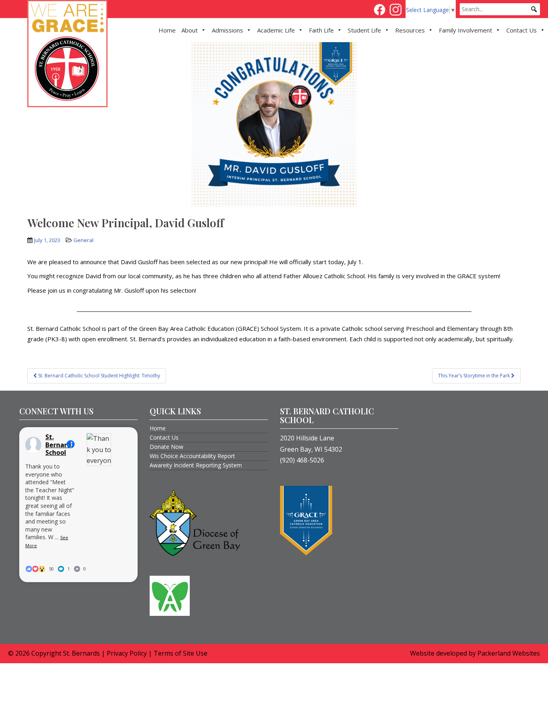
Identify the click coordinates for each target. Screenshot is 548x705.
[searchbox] (500, 9)
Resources (410, 30)
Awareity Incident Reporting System (196, 465)
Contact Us (521, 30)
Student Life (364, 30)
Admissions (227, 30)
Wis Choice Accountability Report (192, 456)
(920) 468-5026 (302, 460)
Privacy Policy (127, 653)
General (83, 240)
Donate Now (166, 446)
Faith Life (321, 30)
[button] (534, 9)
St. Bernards (81, 653)
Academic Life (276, 30)
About (189, 30)
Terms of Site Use (180, 653)
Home (167, 30)
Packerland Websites (508, 653)
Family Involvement (465, 30)
